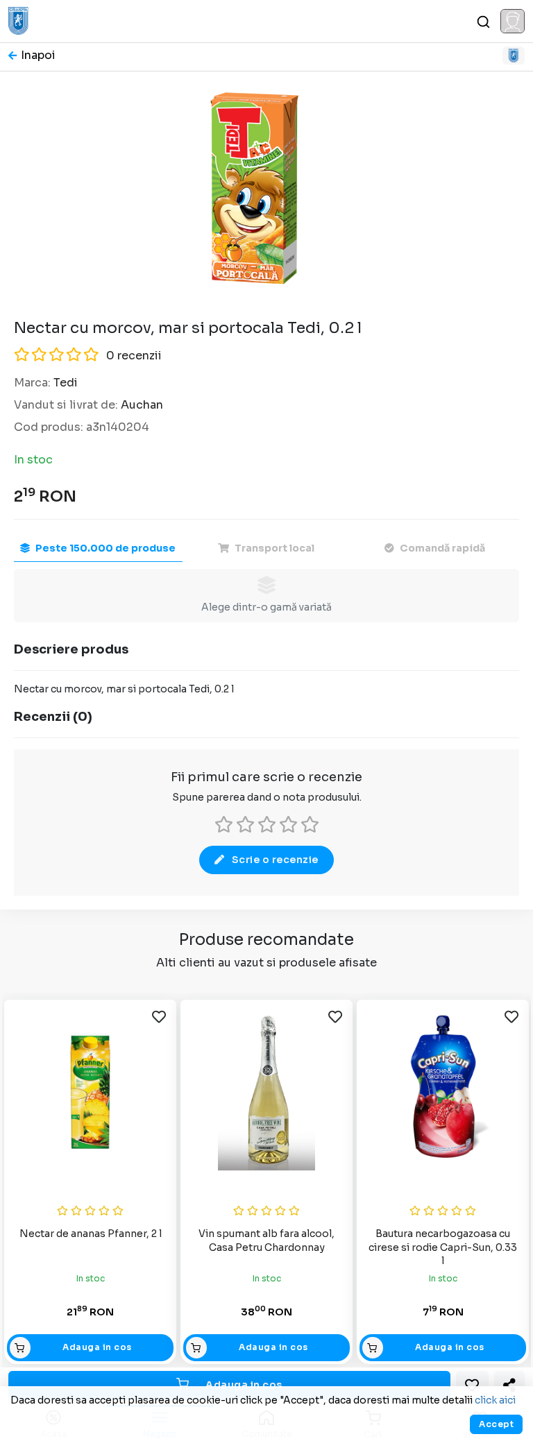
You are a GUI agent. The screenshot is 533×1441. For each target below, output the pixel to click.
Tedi (65, 382)
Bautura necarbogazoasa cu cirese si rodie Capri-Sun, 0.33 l (443, 1247)
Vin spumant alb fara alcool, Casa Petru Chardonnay (266, 1240)
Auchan (142, 405)
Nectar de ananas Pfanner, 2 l (90, 1233)
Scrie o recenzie (275, 859)
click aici (495, 1400)
